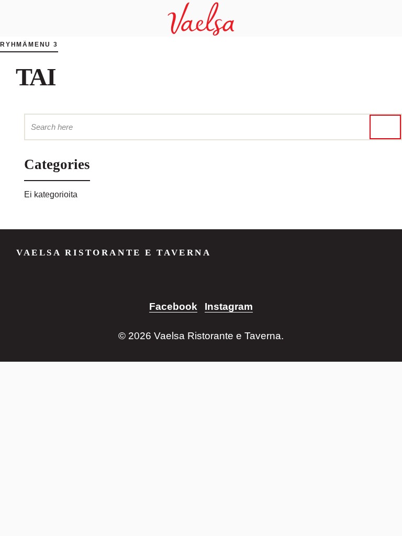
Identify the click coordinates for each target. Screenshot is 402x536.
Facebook (173, 306)
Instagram (229, 306)
